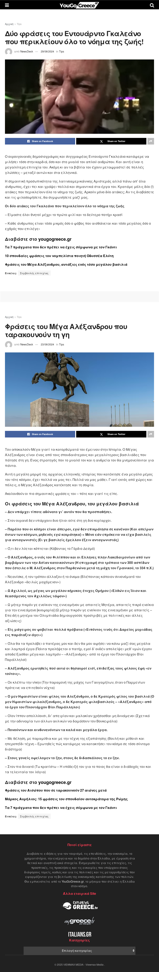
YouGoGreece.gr (73, 881)
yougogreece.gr (54, 239)
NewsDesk (26, 51)
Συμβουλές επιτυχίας (34, 273)
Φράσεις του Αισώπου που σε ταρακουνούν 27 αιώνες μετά (56, 790)
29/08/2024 (47, 51)
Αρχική (9, 24)
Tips (19, 24)
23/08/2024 (47, 344)
